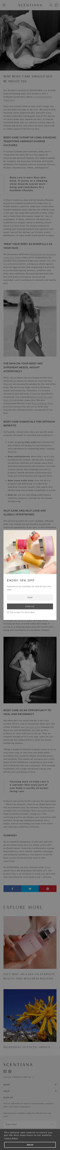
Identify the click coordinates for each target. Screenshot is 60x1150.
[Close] (53, 534)
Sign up (30, 606)
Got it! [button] (30, 1145)
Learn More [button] (11, 1138)
